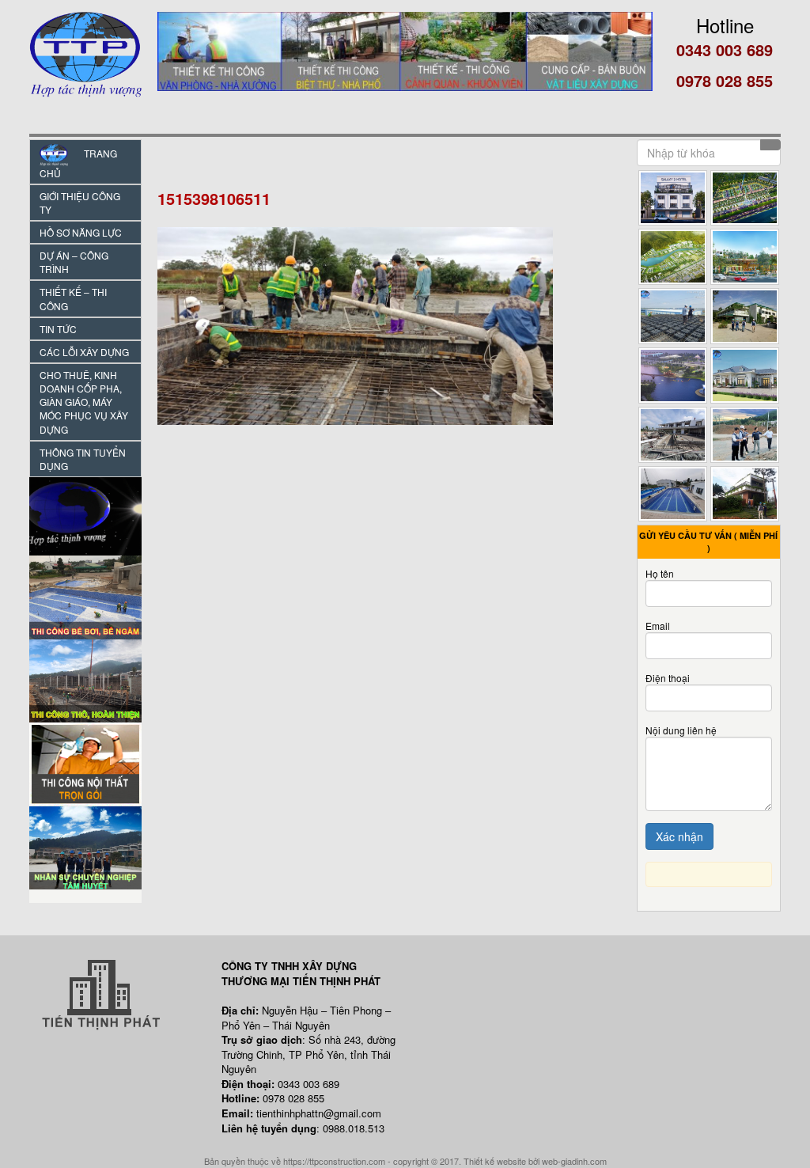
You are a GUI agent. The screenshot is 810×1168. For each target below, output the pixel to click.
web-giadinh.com (574, 1161)
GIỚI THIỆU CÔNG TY (80, 202)
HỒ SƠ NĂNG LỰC (81, 232)
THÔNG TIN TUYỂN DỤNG (83, 459)
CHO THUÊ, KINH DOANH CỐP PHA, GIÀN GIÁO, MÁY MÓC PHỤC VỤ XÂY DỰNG (84, 402)
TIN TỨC (58, 329)
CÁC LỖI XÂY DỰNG (84, 351)
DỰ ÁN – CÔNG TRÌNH (74, 261)
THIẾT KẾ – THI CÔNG (73, 298)
